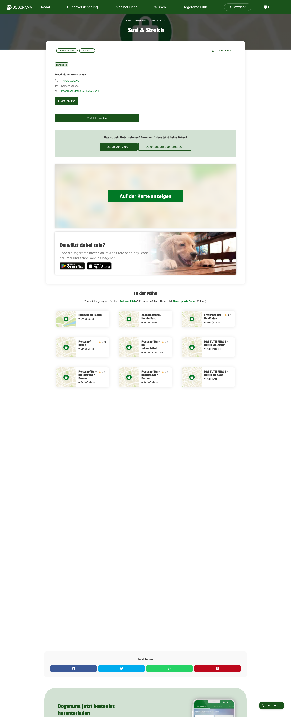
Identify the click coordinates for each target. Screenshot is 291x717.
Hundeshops (140, 20)
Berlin (152, 20)
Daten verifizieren (118, 146)
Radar (45, 7)
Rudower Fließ (128, 301)
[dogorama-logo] (19, 7)
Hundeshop (61, 65)
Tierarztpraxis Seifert (184, 301)
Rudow (162, 20)
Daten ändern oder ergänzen (165, 146)
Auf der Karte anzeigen (145, 196)
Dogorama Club (195, 7)
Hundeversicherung (82, 7)
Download (239, 7)
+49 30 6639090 (70, 80)
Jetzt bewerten (223, 50)
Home (128, 20)
